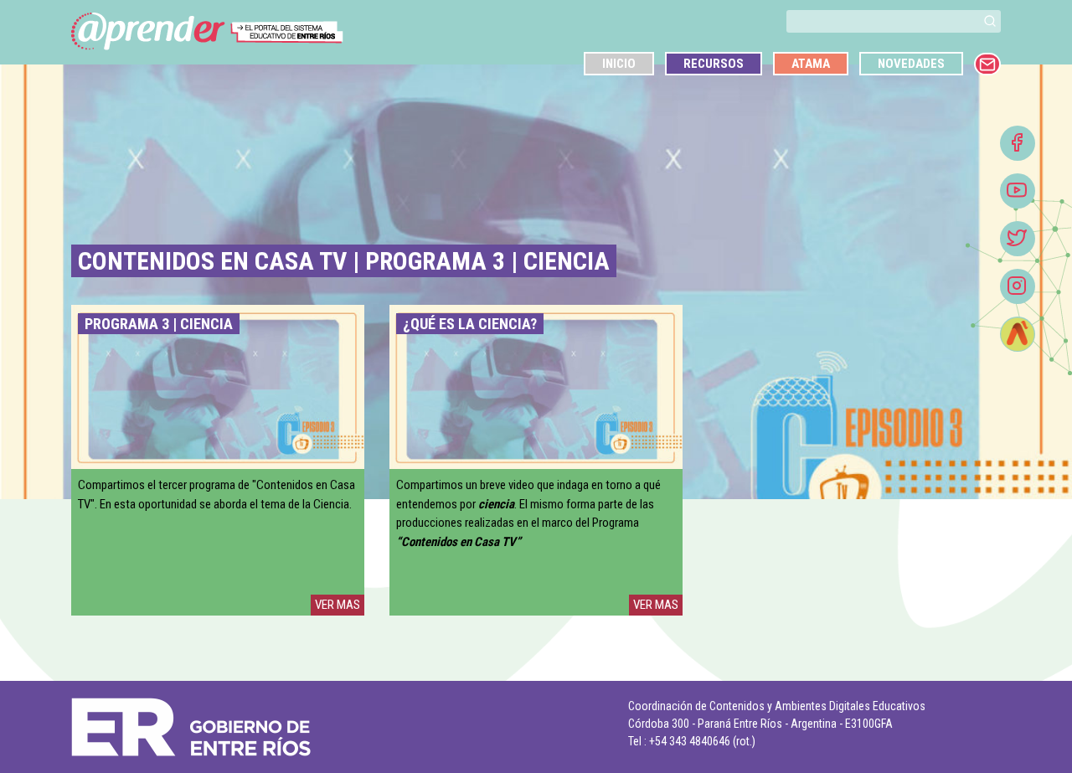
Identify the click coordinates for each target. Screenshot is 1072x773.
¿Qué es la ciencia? (470, 323)
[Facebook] (1017, 143)
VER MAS (337, 604)
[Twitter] (1017, 238)
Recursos (713, 63)
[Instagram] (1017, 286)
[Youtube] (1017, 191)
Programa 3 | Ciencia (159, 323)
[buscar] (990, 21)
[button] (990, 21)
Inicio (619, 63)
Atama (810, 63)
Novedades (911, 63)
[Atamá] (1017, 334)
